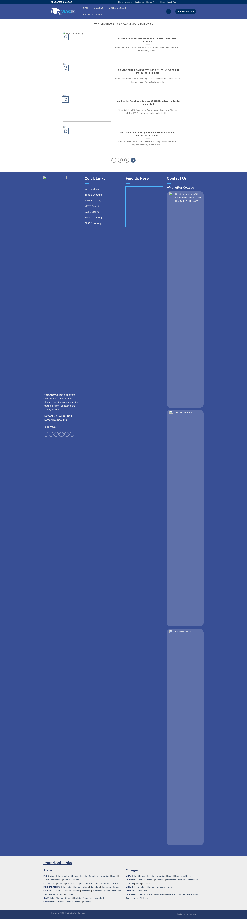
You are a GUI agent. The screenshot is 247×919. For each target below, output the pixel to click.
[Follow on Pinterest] (189, 2)
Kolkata (83, 876)
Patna (138, 883)
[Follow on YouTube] (195, 2)
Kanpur (66, 880)
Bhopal (114, 876)
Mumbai (65, 876)
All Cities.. (69, 894)
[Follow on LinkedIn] (192, 2)
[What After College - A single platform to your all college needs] (63, 12)
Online (51, 876)
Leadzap (192, 914)
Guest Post (171, 2)
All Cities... (76, 880)
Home (120, 2)
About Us (129, 2)
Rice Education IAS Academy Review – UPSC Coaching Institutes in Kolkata (147, 71)
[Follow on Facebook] (178, 2)
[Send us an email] (187, 2)
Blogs (162, 2)
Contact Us (139, 2)
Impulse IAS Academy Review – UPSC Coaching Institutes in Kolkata (147, 134)
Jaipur (46, 880)
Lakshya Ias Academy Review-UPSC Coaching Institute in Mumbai (148, 103)
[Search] (168, 11)
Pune (169, 887)
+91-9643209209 (184, 412)
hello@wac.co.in (183, 631)
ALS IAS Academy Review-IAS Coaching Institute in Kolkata (147, 40)
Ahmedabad (56, 880)
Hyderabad (105, 876)
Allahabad (116, 891)
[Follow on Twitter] (184, 2)
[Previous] (113, 160)
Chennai (74, 876)
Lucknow (130, 883)
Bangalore (93, 876)
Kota (53, 883)
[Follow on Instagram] (181, 2)
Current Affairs (152, 2)
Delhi (58, 876)
